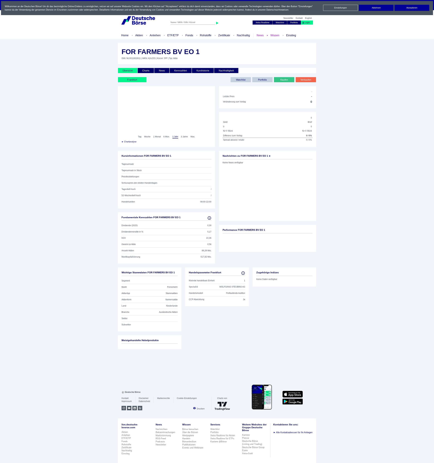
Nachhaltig (243, 35)
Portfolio (294, 22)
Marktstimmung (163, 435)
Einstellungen (340, 8)
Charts (145, 70)
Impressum (127, 401)
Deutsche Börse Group (253, 447)
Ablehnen (376, 8)
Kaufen (284, 79)
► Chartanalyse (129, 142)
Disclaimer (144, 398)
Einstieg (291, 35)
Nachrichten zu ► (247, 155)
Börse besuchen (190, 429)
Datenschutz (144, 401)
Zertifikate (224, 35)
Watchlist (280, 22)
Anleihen (155, 35)
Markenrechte (163, 398)
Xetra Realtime (262, 22)
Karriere (246, 435)
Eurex (245, 450)
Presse (245, 438)
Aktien (139, 35)
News (260, 35)
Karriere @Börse (218, 441)
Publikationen (188, 444)
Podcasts (160, 441)
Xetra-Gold (247, 453)
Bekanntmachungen (165, 432)
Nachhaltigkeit (226, 70)
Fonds (189, 35)
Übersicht (128, 70)
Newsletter (288, 18)
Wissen (274, 35)
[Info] (209, 218)
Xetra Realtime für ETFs (222, 438)
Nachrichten (161, 429)
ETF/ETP (173, 35)
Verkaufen (305, 79)
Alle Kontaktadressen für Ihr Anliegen (292, 432)
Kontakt (299, 18)
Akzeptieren (411, 8)
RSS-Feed (161, 438)
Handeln (186, 438)
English (308, 18)
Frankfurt (132, 79)
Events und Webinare (192, 447)
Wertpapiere (188, 435)
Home (125, 35)
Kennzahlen (180, 70)
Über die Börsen (190, 432)
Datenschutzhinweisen (277, 9)
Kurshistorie (202, 70)
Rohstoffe (205, 35)
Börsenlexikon (189, 441)
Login (307, 22)
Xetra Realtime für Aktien (222, 435)
